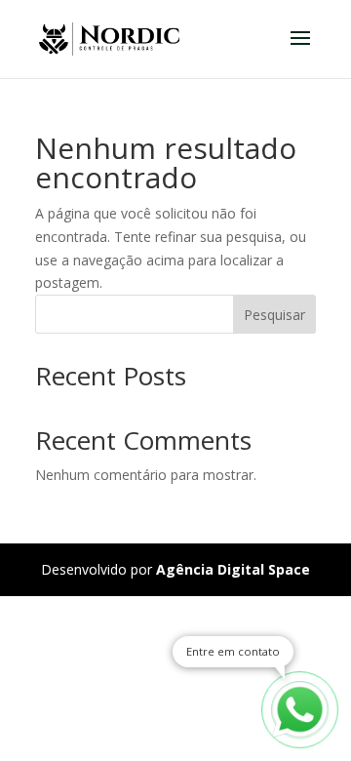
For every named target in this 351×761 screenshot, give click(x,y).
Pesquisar (274, 314)
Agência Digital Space (233, 569)
